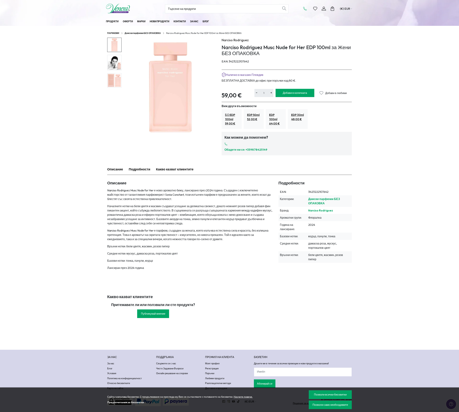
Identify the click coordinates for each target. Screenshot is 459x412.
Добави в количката (295, 93)
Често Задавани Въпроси (169, 368)
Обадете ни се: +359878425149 (245, 149)
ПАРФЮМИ (113, 33)
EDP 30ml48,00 (297, 117)
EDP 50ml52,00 (253, 117)
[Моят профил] (324, 8)
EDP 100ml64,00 (274, 119)
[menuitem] (114, 45)
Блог (206, 21)
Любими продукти (214, 378)
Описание (115, 169)
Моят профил (212, 363)
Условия (111, 373)
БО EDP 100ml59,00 (230, 119)
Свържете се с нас (166, 363)
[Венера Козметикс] (128, 8)
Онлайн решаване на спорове (172, 373)
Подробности (139, 169)
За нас (194, 21)
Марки (141, 21)
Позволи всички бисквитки (330, 394)
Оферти (128, 21)
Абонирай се (264, 383)
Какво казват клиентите (174, 169)
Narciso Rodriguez (235, 40)
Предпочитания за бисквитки (125, 402)
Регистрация (212, 368)
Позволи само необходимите (330, 404)
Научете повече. (243, 396)
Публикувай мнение (153, 313)
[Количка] (332, 8)
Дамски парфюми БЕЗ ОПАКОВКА (143, 33)
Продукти (112, 21)
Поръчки (209, 373)
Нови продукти (159, 21)
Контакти (180, 21)
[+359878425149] (306, 8)
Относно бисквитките (118, 383)
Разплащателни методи (218, 383)
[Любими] (315, 8)
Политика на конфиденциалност (124, 378)
